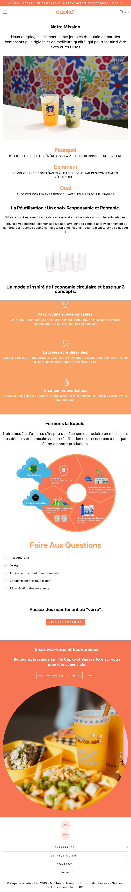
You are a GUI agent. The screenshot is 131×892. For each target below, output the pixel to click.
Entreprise (64, 847)
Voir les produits (65, 622)
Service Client (65, 855)
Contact (65, 864)
